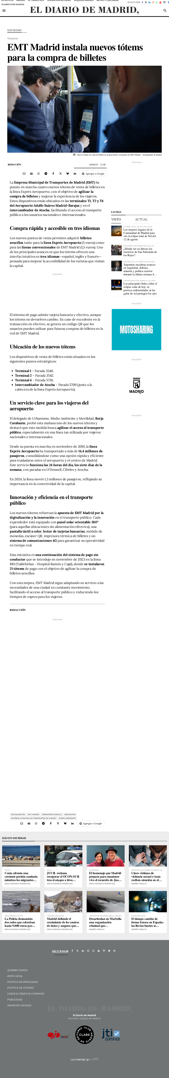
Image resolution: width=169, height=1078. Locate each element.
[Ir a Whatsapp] (157, 2)
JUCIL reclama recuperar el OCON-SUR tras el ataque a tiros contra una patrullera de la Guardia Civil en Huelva (63, 881)
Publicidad (14, 999)
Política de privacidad (22, 981)
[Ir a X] (146, 2)
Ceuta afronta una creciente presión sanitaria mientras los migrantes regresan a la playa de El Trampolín (21, 880)
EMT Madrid (33, 814)
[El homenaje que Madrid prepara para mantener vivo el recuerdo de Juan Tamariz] (106, 856)
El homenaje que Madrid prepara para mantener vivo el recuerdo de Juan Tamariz (105, 878)
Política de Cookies (20, 987)
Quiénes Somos (17, 970)
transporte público (52, 814)
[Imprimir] (31, 173)
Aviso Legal (15, 976)
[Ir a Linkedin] (150, 2)
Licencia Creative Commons (25, 993)
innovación (69, 814)
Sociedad (14, 30)
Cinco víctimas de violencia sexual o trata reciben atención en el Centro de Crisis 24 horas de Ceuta (147, 880)
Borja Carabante (67, 818)
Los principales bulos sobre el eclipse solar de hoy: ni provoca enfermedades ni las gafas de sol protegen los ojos (140, 288)
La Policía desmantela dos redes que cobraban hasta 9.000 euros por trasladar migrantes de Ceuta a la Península (20, 925)
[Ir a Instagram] (153, 2)
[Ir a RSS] (114, 950)
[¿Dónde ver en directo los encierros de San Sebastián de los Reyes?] (116, 250)
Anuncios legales (19, 1005)
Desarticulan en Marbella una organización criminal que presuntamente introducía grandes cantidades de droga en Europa (105, 927)
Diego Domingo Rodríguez (17, 884)
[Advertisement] (57, 291)
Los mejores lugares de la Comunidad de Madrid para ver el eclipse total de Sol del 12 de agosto (139, 234)
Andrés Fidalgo (139, 884)
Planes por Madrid (12, 4)
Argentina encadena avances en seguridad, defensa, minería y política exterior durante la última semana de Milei (139, 270)
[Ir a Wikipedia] (164, 2)
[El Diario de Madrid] (84, 10)
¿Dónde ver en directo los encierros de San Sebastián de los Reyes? (140, 252)
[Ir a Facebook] (142, 2)
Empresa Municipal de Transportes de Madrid (33, 818)
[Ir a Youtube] (160, 2)
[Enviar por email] (24, 173)
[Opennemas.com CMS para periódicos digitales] (84, 1059)
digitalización (18, 814)
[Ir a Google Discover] (109, 950)
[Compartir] (39, 173)
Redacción (14, 164)
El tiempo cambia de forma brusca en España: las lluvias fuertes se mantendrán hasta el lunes (147, 925)
